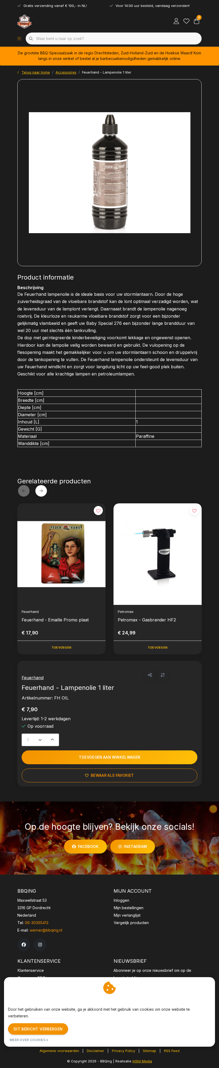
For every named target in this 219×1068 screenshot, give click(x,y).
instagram (135, 846)
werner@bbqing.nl (46, 930)
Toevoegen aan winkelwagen (109, 757)
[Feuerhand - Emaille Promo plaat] (61, 554)
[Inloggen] (176, 21)
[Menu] (19, 38)
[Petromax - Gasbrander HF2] (158, 554)
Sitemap (149, 1051)
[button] (150, 675)
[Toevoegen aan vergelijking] (163, 675)
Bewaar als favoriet (112, 775)
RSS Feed (171, 1051)
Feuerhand (33, 677)
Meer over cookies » (29, 1040)
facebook (88, 846)
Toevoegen (61, 647)
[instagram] (40, 944)
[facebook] (23, 944)
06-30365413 (36, 922)
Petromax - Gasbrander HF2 (147, 619)
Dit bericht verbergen (38, 1029)
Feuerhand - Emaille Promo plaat (55, 619)
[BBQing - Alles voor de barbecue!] (24, 21)
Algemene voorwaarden (59, 1051)
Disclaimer (95, 1051)
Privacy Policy (123, 1051)
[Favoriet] (186, 21)
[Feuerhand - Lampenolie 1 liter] (109, 172)
